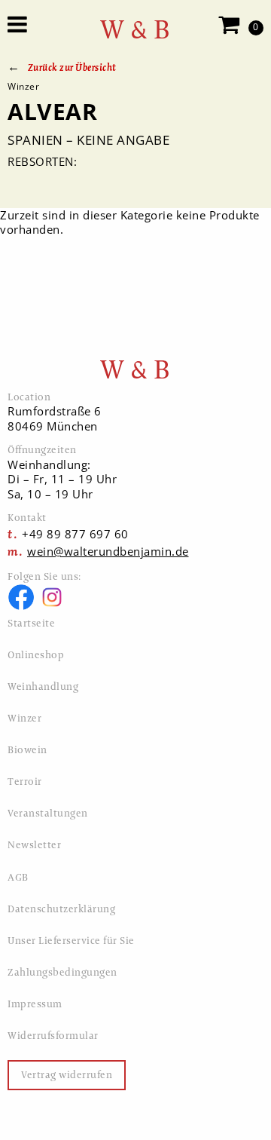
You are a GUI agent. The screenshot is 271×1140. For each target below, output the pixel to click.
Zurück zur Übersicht (72, 67)
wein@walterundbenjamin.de (108, 551)
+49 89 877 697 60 (75, 533)
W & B (135, 30)
